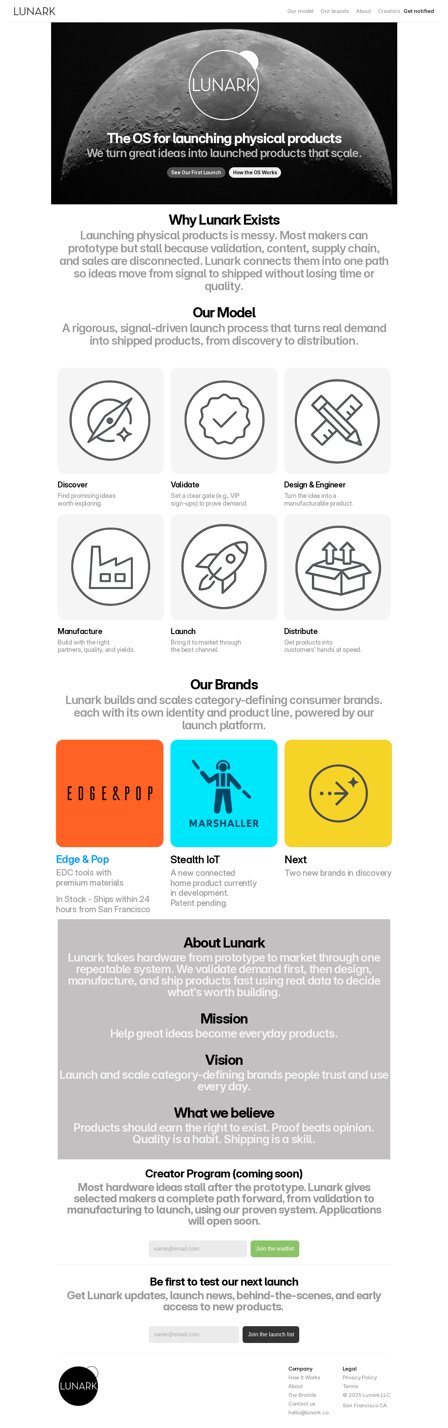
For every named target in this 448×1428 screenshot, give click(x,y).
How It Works (304, 1377)
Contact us (302, 1403)
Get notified (419, 11)
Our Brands (302, 1395)
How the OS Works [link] (255, 172)
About (363, 11)
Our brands (335, 11)
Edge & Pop (82, 859)
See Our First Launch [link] (196, 172)
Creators (389, 11)
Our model (300, 11)
